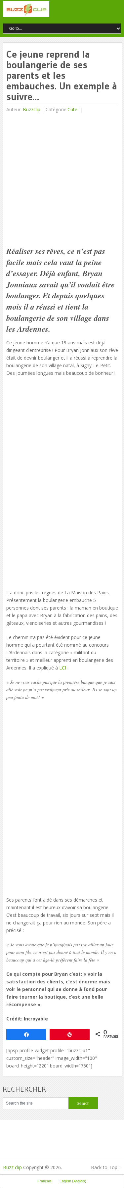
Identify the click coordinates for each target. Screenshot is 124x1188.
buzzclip (31, 109)
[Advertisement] (62, 180)
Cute (72, 109)
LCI (62, 668)
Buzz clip (12, 1167)
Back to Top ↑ (106, 1167)
